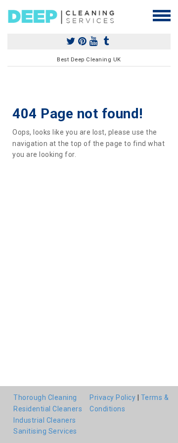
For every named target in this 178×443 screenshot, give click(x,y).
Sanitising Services (45, 431)
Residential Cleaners (47, 409)
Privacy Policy (112, 397)
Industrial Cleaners (44, 420)
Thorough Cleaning (45, 397)
